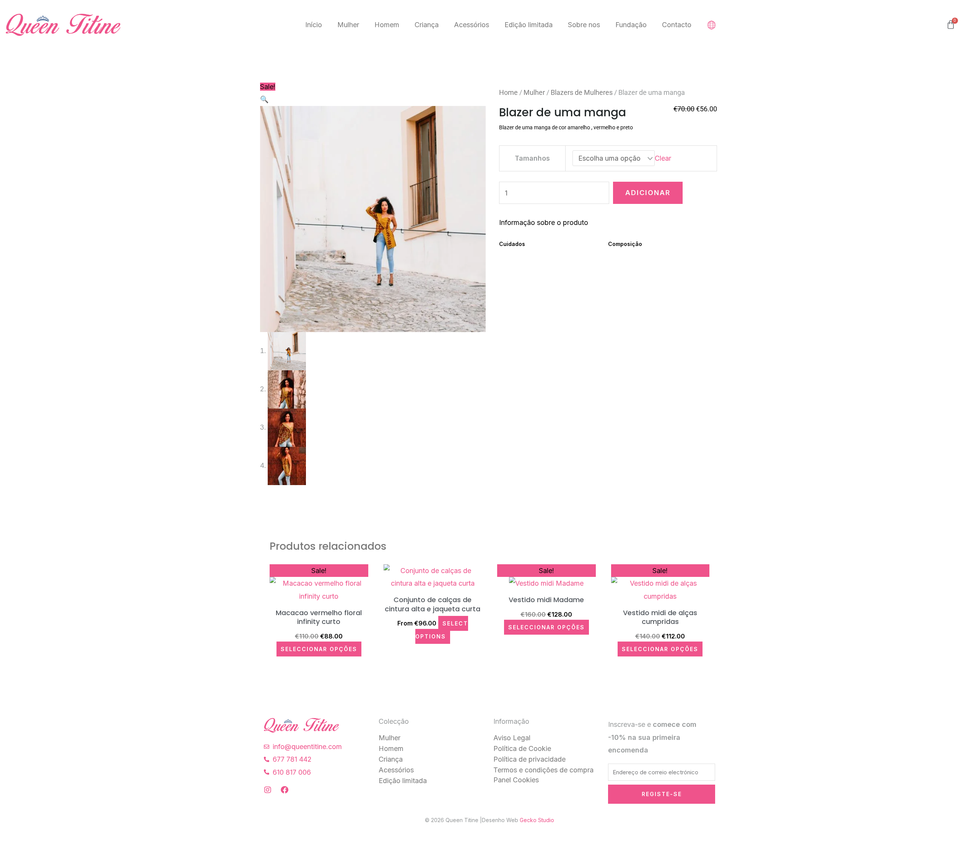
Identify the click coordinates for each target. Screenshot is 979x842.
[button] (264, 99)
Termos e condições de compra (543, 770)
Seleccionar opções (319, 649)
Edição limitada (528, 25)
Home (508, 92)
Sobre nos (584, 25)
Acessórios (471, 25)
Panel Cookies (516, 780)
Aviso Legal (511, 738)
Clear (663, 158)
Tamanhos (532, 158)
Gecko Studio (537, 820)
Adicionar (647, 193)
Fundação (631, 25)
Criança (427, 25)
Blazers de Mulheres (582, 92)
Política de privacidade (529, 759)
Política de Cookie (522, 748)
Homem (386, 25)
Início (313, 25)
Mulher (348, 25)
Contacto (676, 25)
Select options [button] (441, 629)
